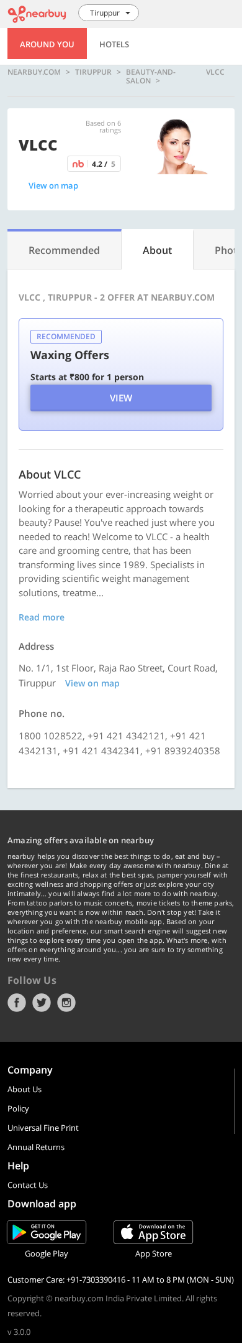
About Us (24, 1089)
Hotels (114, 44)
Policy (18, 1108)
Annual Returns (36, 1147)
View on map (53, 185)
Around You (47, 44)
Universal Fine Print (43, 1127)
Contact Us (27, 1185)
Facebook (16, 1002)
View (121, 397)
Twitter (41, 1002)
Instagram (66, 1002)
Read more (42, 617)
